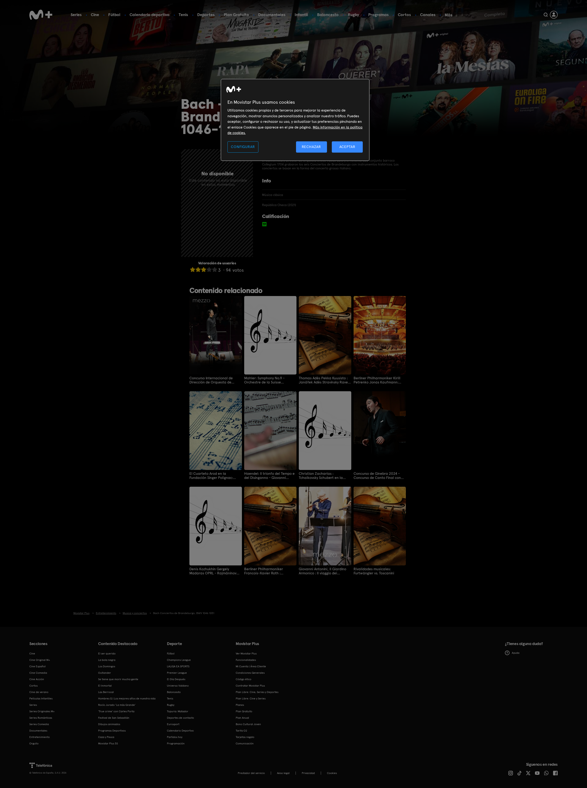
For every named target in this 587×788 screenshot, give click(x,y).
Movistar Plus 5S (108, 743)
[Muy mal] (192, 269)
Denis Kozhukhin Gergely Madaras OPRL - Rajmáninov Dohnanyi (212, 571)
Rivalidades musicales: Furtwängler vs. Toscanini (374, 571)
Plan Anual (242, 717)
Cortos (404, 14)
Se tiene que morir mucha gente (118, 679)
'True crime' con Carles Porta (116, 711)
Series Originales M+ (42, 711)
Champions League (179, 660)
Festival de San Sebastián (113, 717)
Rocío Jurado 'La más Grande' (117, 705)
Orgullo (34, 743)
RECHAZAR (311, 147)
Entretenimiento (39, 737)
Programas (378, 14)
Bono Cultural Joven (248, 724)
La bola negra (106, 660)
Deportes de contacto (180, 717)
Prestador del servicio (251, 773)
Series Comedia (39, 724)
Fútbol (114, 14)
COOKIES (332, 773)
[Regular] (203, 269)
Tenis (183, 14)
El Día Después (176, 679)
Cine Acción (36, 679)
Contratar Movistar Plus (250, 685)
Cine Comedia (38, 672)
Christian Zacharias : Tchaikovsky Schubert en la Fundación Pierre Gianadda (321, 476)
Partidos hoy (174, 737)
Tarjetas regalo (245, 737)
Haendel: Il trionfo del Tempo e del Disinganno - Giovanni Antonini (269, 476)
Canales (427, 14)
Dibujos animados (109, 724)
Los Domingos (106, 666)
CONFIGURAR (243, 147)
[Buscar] (546, 15)
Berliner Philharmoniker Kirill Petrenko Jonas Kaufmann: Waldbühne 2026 (377, 380)
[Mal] (198, 269)
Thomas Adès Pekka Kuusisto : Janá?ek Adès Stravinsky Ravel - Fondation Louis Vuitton (324, 380)
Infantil (301, 14)
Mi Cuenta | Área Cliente (251, 666)
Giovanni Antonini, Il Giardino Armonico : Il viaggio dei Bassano (322, 571)
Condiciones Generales (250, 672)
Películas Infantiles (41, 698)
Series (76, 14)
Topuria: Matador (177, 711)
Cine (95, 14)
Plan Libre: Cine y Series (251, 698)
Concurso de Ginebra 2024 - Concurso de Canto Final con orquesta (377, 476)
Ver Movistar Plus (246, 653)
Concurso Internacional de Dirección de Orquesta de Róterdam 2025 (211, 380)
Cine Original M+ (39, 660)
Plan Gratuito (236, 14)
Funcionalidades (246, 660)
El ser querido (107, 653)
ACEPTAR (347, 147)
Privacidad (308, 773)
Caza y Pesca (106, 737)
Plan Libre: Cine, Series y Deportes (257, 692)
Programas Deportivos (112, 730)
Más (448, 15)
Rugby (353, 14)
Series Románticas (40, 717)
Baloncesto (328, 14)
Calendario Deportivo (180, 730)
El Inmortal (105, 685)
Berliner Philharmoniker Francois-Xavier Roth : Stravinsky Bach (263, 571)
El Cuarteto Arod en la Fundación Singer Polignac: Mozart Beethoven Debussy (211, 476)
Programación (176, 743)
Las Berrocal (106, 692)
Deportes (206, 14)
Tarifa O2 (241, 730)
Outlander (104, 672)
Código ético (243, 679)
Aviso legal (283, 773)
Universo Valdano (178, 685)
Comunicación (245, 743)
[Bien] (209, 269)
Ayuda (515, 652)
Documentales (271, 14)
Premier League (177, 672)
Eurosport (173, 724)
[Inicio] (40, 15)
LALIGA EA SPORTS (178, 666)
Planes (240, 705)
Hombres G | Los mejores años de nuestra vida (126, 698)
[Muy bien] (214, 269)
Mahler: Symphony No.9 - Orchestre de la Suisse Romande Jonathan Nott (264, 380)
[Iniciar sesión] (554, 15)
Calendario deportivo (149, 14)
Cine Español (37, 666)
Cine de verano (38, 692)
